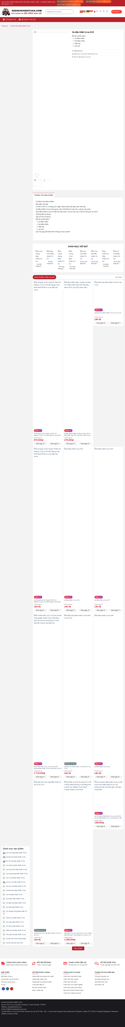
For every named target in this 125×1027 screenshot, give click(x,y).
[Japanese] (94, 11)
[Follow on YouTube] (11, 988)
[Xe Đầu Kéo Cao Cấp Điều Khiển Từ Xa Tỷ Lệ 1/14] (48, 854)
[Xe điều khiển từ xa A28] (108, 687)
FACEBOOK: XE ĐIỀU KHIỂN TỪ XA (71, 1)
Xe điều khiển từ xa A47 (102, 600)
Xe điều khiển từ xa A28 (102, 766)
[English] (84, 11)
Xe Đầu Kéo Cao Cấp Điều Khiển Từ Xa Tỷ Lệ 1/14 (47, 934)
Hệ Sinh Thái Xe (28, 20)
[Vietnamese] (108, 11)
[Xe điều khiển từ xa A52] (78, 521)
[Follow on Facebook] (3, 988)
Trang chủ (10, 20)
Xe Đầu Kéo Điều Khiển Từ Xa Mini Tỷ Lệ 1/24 (77, 767)
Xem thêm (118, 277)
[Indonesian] (91, 11)
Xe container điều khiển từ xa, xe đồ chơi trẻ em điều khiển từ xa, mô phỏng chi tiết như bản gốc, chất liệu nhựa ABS (108, 817)
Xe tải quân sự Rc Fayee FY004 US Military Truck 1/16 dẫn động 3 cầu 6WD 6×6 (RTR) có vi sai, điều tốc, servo (47, 435)
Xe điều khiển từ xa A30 (84, 57)
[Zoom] (37, 175)
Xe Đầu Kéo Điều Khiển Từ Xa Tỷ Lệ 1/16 (107, 313)
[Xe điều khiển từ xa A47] (108, 521)
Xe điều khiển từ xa (43, 207)
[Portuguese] (101, 11)
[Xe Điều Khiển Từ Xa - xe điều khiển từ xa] (21, 11)
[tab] (44, 195)
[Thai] (104, 11)
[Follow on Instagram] (7, 988)
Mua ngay (39, 444)
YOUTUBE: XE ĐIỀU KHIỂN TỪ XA (99, 1)
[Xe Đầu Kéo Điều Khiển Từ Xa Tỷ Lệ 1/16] (108, 294)
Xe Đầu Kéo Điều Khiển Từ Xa (20, 26)
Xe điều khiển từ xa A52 (71, 600)
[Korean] (98, 11)
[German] (88, 11)
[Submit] (70, 11)
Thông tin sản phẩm (43, 195)
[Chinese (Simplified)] (81, 11)
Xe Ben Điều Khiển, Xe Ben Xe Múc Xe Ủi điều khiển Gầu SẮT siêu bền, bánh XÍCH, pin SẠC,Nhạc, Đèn (77, 435)
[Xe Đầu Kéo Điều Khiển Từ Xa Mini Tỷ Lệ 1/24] (78, 687)
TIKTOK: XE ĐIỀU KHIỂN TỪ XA (69, 4)
